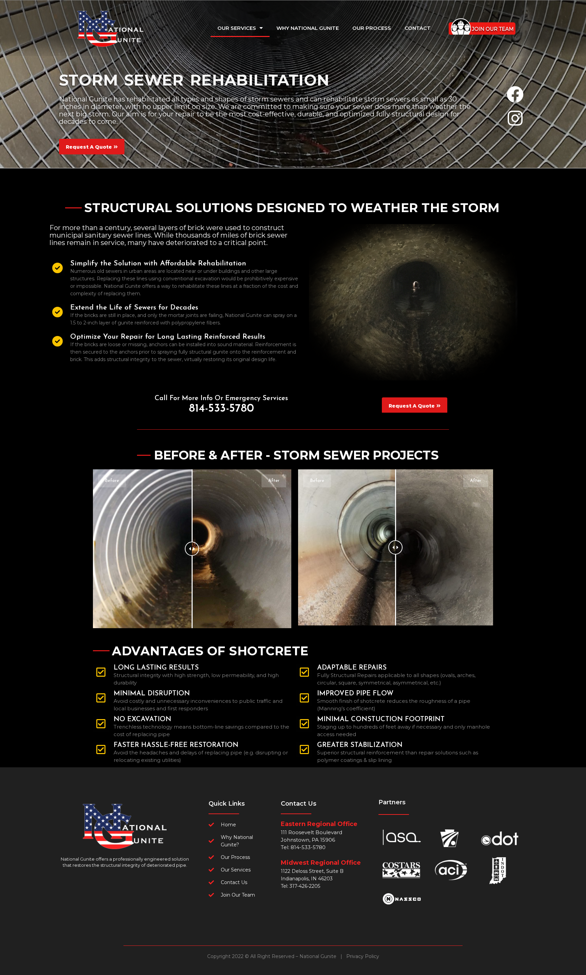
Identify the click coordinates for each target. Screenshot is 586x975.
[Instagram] (515, 118)
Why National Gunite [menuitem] (307, 28)
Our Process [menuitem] (371, 28)
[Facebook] (515, 94)
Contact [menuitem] (418, 28)
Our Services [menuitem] (236, 28)
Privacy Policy (362, 956)
